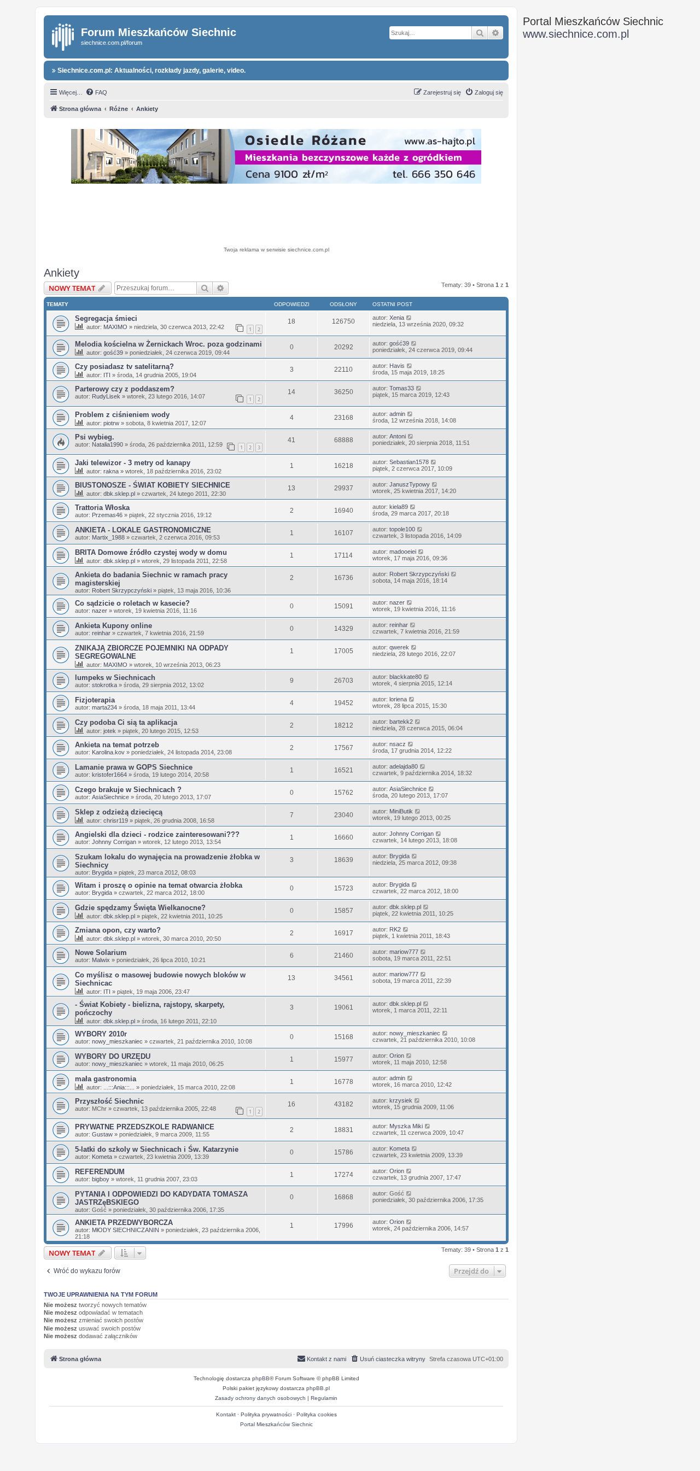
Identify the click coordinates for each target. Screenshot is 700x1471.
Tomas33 (401, 388)
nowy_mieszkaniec (117, 1041)
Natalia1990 (107, 444)
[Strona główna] (63, 35)
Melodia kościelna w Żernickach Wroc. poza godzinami (168, 344)
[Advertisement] (276, 216)
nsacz (397, 744)
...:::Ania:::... (119, 1087)
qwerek (399, 647)
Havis (397, 365)
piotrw (111, 423)
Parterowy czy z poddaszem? (124, 389)
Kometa (102, 1156)
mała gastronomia (105, 1079)
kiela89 (398, 506)
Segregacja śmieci (106, 318)
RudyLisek (106, 396)
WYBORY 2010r (101, 1034)
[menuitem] (96, 92)
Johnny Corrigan (114, 842)
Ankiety (61, 273)
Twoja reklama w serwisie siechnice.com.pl (276, 250)
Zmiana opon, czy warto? (118, 930)
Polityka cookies (316, 1414)
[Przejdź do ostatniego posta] (409, 317)
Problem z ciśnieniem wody (122, 415)
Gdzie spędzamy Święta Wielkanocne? (140, 908)
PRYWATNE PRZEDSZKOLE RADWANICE (144, 1127)
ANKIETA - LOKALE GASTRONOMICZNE (143, 530)
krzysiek (400, 1100)
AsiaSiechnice (110, 797)
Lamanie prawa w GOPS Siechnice (133, 767)
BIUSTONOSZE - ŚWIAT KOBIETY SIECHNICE (152, 485)
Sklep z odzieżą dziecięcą (118, 812)
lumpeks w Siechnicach (115, 677)
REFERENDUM (100, 1172)
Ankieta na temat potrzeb (117, 745)
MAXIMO (115, 327)
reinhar (101, 633)
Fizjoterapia (95, 700)
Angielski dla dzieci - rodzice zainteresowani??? (157, 834)
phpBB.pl (318, 1388)
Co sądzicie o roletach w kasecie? (132, 603)
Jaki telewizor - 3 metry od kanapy (132, 463)
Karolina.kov (108, 752)
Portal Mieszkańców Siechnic (276, 1424)
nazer (99, 610)
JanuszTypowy (409, 484)
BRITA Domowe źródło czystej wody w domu (151, 552)
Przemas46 (107, 515)
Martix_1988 (108, 537)
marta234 (104, 707)
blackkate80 (405, 676)
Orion (396, 1055)
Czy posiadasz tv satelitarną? (124, 366)
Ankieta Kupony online (113, 626)
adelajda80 (403, 766)
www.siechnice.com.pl (576, 34)
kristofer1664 (109, 774)
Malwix (101, 960)
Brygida (102, 872)
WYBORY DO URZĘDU (112, 1056)
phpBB (261, 1378)
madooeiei (402, 551)
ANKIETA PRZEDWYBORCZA (124, 1222)
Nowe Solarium (101, 952)
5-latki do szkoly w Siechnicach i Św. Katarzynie (156, 1149)
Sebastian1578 (409, 462)
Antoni (397, 436)
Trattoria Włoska (102, 507)
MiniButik (401, 811)
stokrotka (104, 685)
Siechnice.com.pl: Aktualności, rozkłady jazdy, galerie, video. (151, 70)
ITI (106, 375)
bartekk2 (401, 721)
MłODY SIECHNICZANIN (125, 1230)
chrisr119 (115, 820)
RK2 (395, 929)
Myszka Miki (406, 1126)
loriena (398, 699)
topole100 (402, 529)
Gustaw (102, 1134)
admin (397, 414)
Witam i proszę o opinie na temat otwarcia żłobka (158, 885)
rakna (111, 471)
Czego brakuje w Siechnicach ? (128, 790)
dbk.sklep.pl (119, 493)
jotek (109, 731)
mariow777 (403, 951)
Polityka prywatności (266, 1414)
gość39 (113, 352)
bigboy (100, 1179)
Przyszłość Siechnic (109, 1101)
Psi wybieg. (94, 437)
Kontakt (226, 1414)
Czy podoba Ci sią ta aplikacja (126, 722)
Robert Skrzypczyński (121, 590)
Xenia (396, 317)
